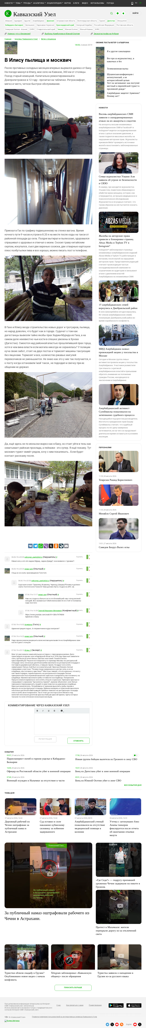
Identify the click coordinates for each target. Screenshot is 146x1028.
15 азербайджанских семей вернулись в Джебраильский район (118, 306)
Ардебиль (28, 625)
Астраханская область (65, 21)
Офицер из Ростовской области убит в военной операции (39, 771)
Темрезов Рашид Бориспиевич (115, 479)
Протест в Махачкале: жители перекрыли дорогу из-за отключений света (116, 930)
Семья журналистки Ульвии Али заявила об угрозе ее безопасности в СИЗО (118, 180)
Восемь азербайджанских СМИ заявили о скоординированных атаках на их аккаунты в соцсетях (117, 117)
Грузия (102, 21)
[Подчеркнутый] (48, 710)
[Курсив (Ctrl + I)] (43, 710)
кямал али (29, 569)
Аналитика (38, 3)
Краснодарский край (65, 25)
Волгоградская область (87, 21)
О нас (58, 1005)
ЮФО (97, 29)
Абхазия (8, 21)
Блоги (76, 3)
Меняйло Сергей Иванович (114, 513)
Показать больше (73, 987)
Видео (85, 3)
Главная (8, 39)
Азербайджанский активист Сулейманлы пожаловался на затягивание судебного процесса (116, 411)
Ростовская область (124, 25)
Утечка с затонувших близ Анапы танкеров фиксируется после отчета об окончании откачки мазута (124, 828)
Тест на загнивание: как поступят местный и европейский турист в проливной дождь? (123, 85)
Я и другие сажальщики (118, 51)
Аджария (18, 21)
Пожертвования (95, 1005)
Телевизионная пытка (117, 68)
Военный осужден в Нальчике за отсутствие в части (36, 780)
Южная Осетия (71, 29)
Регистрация (45, 739)
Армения (50, 21)
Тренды (27, 3)
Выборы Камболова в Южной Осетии (62, 34)
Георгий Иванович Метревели (50, 611)
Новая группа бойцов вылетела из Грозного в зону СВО (106, 759)
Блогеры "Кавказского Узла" (26, 39)
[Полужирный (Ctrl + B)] (37, 710)
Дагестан (111, 21)
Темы (18, 3)
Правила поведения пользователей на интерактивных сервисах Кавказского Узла (64, 1017)
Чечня (60, 29)
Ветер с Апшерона (48, 39)
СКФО (32, 29)
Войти (135, 13)
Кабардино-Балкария (14, 25)
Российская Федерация (104, 25)
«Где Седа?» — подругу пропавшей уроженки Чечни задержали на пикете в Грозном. (118, 883)
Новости (9, 3)
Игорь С (28, 650)
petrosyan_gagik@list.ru (33, 557)
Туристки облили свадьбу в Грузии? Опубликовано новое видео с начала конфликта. (25, 976)
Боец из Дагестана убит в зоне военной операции (102, 771)
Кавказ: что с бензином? (19, 34)
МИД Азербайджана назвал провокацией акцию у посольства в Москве (118, 352)
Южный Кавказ (86, 29)
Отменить (78, 741)
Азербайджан (38, 21)
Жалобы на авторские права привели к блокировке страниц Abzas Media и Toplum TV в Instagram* (116, 241)
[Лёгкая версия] (132, 3)
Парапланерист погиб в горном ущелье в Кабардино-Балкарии (36, 760)
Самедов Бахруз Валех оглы (114, 547)
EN (140, 3)
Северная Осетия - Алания (16, 29)
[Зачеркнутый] (54, 710)
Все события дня (132, 785)
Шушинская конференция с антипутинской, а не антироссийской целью (120, 77)
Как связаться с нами (74, 1005)
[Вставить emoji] (61, 710)
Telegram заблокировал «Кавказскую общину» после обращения (71, 974)
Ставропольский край (46, 29)
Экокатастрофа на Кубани (106, 34)
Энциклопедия (54, 3)
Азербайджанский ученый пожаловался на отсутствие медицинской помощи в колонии (90, 826)
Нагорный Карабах (84, 25)
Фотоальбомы (97, 3)
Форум (67, 3)
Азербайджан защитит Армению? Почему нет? (123, 94)
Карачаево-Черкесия (45, 25)
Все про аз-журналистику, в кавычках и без (120, 60)
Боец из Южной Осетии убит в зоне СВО (98, 780)
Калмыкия (29, 25)
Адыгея (27, 21)
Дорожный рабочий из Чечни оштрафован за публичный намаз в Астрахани (17, 826)
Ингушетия (122, 21)
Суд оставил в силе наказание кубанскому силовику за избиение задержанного (52, 826)
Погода (110, 3)
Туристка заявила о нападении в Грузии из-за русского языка (115, 974)
